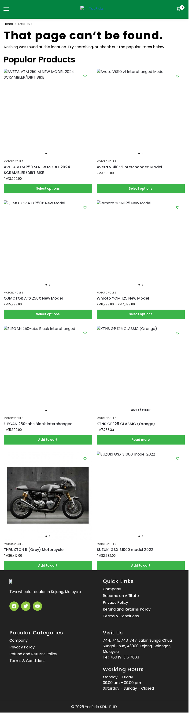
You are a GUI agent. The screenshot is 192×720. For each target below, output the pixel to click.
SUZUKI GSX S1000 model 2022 (125, 549)
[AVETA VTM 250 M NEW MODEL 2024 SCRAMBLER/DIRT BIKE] (48, 113)
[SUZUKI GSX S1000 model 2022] (141, 496)
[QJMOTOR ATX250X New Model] (48, 244)
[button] (179, 9)
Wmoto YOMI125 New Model (123, 298)
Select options (48, 188)
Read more (141, 440)
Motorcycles (14, 161)
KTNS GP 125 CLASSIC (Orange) (126, 424)
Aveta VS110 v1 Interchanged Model (129, 167)
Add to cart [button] (47, 440)
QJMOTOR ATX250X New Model (33, 298)
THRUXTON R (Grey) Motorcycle (33, 549)
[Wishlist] (85, 76)
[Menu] (11, 9)
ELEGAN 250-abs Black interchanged (38, 424)
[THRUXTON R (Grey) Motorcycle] (48, 496)
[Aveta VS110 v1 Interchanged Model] (141, 113)
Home (8, 24)
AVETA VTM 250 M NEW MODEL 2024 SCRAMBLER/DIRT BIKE (37, 169)
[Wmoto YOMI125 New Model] (141, 244)
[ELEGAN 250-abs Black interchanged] (48, 370)
